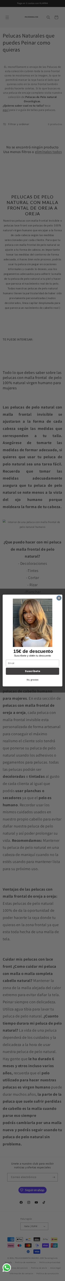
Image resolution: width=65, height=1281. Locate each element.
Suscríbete (32, 671)
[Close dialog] (59, 598)
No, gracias (32, 679)
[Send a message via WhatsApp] (7, 1268)
